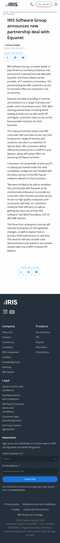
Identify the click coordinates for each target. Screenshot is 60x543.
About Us (7, 332)
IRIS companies (10, 352)
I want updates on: (13, 453)
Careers (6, 337)
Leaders (6, 357)
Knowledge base (11, 362)
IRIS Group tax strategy (30, 514)
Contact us (8, 342)
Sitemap (6, 367)
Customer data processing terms (12, 418)
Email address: (11, 465)
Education (41, 347)
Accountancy (43, 332)
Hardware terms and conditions (11, 397)
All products (42, 352)
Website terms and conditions (39, 504)
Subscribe (30, 479)
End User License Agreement (11, 427)
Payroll (39, 342)
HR (37, 337)
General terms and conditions (12, 388)
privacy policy (18, 490)
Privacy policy (11, 504)
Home (5, 12)
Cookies (15, 509)
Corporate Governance (36, 509)
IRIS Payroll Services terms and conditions (13, 407)
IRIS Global (8, 372)
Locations (7, 347)
